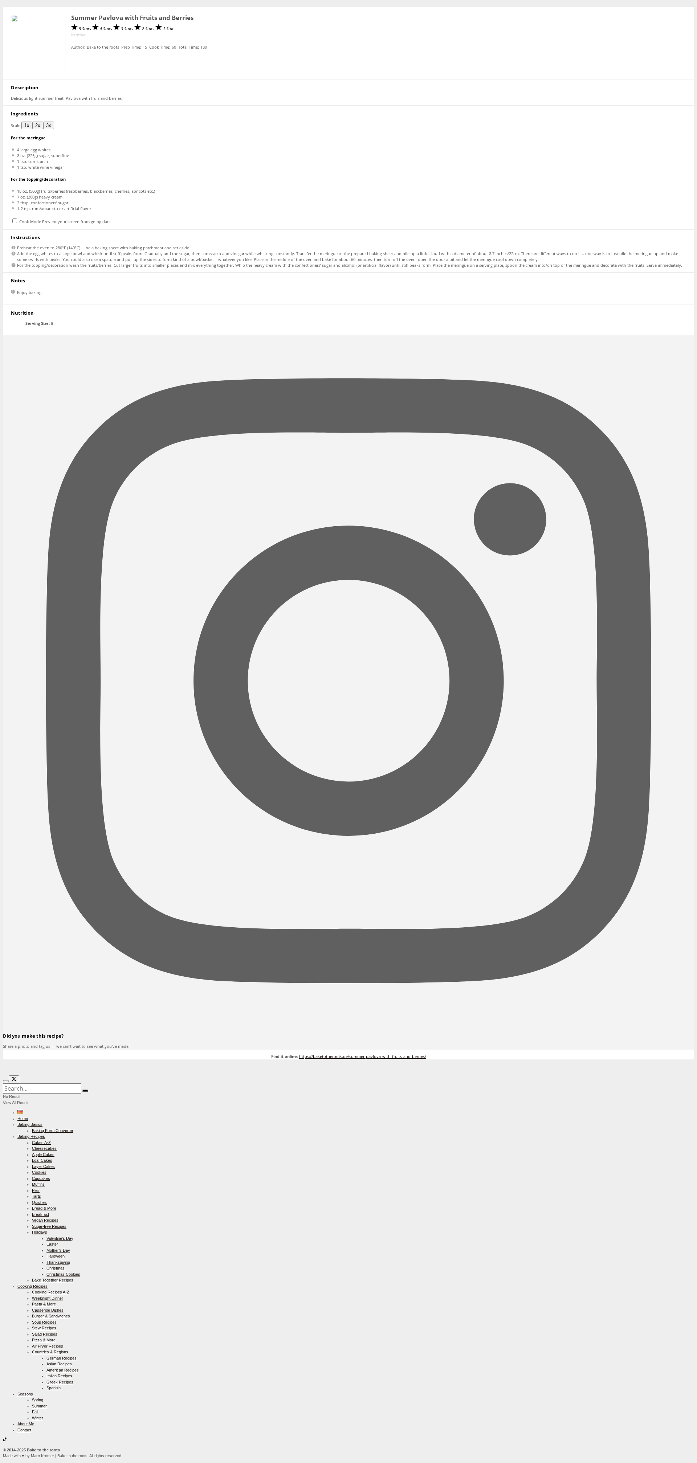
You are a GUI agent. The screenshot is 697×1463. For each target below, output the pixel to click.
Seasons (25, 1394)
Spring (37, 1400)
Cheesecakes (44, 1148)
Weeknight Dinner (47, 1298)
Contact (24, 1430)
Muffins (38, 1184)
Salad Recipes (44, 1334)
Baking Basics (29, 1124)
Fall (35, 1412)
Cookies (39, 1172)
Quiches (39, 1202)
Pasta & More (44, 1304)
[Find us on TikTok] (5, 1440)
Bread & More (44, 1208)
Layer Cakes (43, 1166)
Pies (36, 1190)
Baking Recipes (31, 1136)
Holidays (39, 1232)
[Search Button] (85, 1091)
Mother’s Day (58, 1250)
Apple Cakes (43, 1154)
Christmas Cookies (63, 1274)
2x (37, 125)
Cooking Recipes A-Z (50, 1292)
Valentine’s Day (59, 1238)
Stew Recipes (44, 1328)
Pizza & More (44, 1340)
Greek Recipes (59, 1382)
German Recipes (61, 1358)
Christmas (55, 1268)
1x (26, 125)
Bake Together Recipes (52, 1280)
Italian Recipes (59, 1376)
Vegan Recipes (45, 1220)
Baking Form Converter (52, 1130)
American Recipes (62, 1370)
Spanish (53, 1388)
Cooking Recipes (32, 1286)
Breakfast (40, 1214)
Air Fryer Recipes (47, 1346)
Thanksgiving (58, 1262)
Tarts (36, 1196)
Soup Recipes (44, 1322)
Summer (39, 1406)
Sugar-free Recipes (49, 1226)
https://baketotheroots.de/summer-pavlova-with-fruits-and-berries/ (362, 1056)
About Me (25, 1424)
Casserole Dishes (48, 1310)
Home (22, 1118)
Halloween (55, 1256)
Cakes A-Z (41, 1142)
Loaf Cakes (42, 1160)
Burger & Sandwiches (51, 1316)
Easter (52, 1244)
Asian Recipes (59, 1364)
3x (48, 125)
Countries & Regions (50, 1352)
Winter (37, 1418)
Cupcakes (41, 1178)
